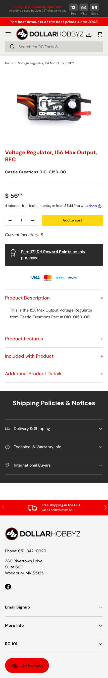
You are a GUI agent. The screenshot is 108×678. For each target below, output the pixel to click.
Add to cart (72, 220)
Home (9, 63)
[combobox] (54, 46)
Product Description (54, 298)
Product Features (54, 339)
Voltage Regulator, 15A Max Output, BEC (46, 63)
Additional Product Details (54, 373)
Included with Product (54, 356)
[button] (99, 34)
